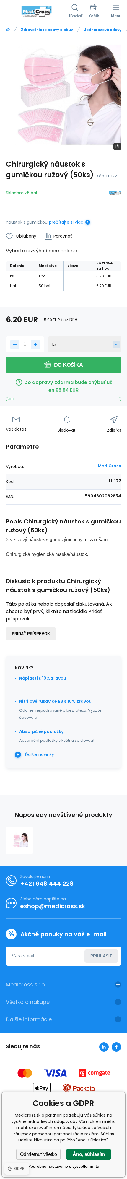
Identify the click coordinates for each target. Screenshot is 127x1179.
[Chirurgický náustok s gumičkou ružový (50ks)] (19, 840)
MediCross (109, 466)
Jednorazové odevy (102, 29)
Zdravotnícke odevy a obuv (47, 29)
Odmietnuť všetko (38, 1154)
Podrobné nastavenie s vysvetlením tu (63, 1166)
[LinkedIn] (104, 1047)
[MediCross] (115, 194)
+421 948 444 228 (47, 883)
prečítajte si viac (66, 222)
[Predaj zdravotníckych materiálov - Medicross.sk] (8, 30)
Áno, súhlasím (89, 1154)
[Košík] (93, 11)
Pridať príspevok (31, 634)
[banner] (36, 11)
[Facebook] (116, 1047)
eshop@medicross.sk (52, 906)
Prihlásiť (101, 956)
